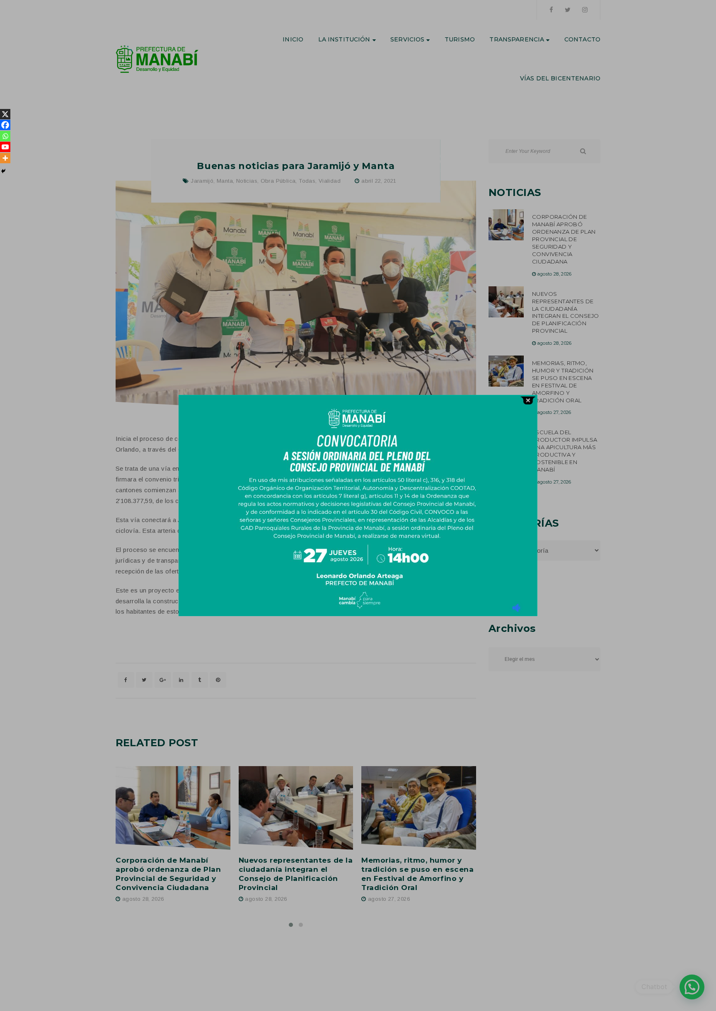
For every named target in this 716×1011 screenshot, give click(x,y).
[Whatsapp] (5, 136)
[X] (5, 114)
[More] (5, 158)
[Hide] (3, 171)
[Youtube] (5, 147)
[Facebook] (5, 125)
